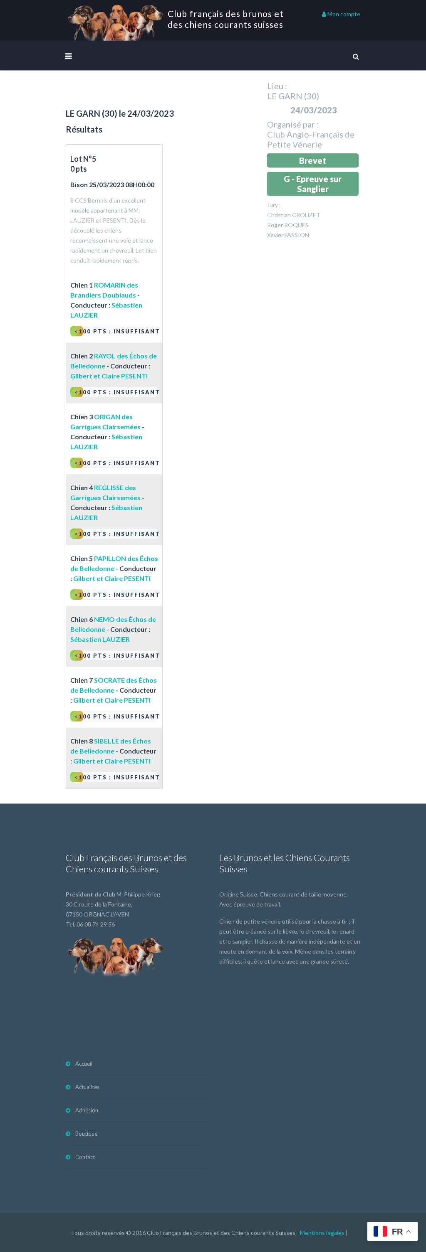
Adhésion (86, 1110)
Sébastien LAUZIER (100, 639)
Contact (85, 1157)
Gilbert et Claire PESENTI (109, 376)
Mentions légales (322, 1232)
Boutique (86, 1133)
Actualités (87, 1087)
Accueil (83, 1063)
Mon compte (343, 14)
